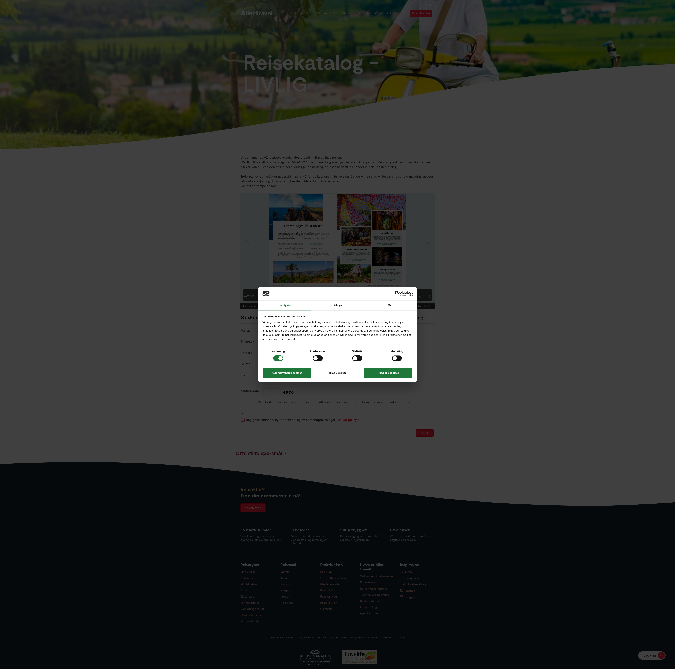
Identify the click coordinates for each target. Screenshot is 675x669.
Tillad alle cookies (388, 372)
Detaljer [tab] (337, 305)
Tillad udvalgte (337, 372)
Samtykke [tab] (285, 305)
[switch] (318, 358)
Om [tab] (390, 305)
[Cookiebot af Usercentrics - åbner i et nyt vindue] (397, 293)
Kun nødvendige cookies (287, 372)
